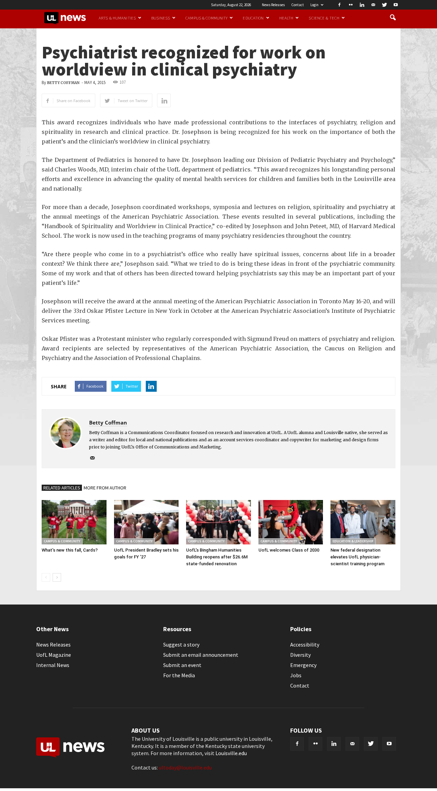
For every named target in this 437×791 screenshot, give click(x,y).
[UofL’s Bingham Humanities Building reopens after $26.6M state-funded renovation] (218, 522)
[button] (392, 18)
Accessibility (304, 644)
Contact (297, 4)
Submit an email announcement (200, 654)
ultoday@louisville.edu (185, 767)
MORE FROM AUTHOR (105, 488)
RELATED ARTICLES (61, 488)
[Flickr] (351, 5)
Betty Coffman (63, 83)
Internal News (52, 665)
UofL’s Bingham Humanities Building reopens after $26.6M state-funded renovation (217, 556)
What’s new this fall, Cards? (70, 550)
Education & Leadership (353, 541)
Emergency (303, 665)
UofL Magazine (53, 654)
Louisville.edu (231, 753)
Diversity (300, 654)
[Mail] (373, 5)
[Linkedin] (362, 5)
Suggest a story (181, 644)
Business (160, 17)
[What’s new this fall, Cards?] (74, 522)
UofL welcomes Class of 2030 (288, 550)
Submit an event (182, 665)
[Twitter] (384, 5)
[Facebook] (339, 5)
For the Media (179, 675)
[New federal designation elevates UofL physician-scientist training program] (362, 522)
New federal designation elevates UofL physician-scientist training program (357, 556)
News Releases (273, 4)
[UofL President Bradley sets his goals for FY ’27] (146, 522)
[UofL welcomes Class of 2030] (290, 522)
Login (314, 4)
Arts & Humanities (117, 17)
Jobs (295, 675)
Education (253, 17)
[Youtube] (396, 5)
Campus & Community (206, 17)
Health (286, 17)
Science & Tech (324, 17)
